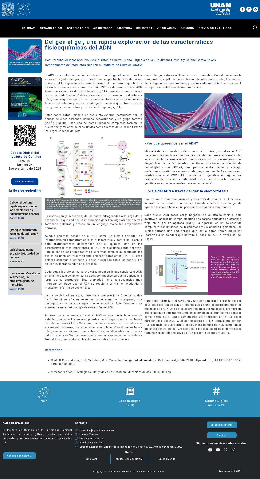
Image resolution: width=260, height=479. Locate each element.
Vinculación (166, 28)
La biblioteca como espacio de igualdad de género (24, 253)
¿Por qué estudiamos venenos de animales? (24, 232)
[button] (255, 28)
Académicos (102, 28)
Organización (51, 28)
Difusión (187, 28)
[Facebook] (242, 9)
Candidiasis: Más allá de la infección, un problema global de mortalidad (25, 279)
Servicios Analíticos (215, 28)
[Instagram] (255, 9)
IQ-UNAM (28, 28)
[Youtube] (218, 450)
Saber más (17, 218)
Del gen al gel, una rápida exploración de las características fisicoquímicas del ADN (24, 208)
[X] (249, 9)
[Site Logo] (16, 9)
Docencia (124, 28)
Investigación (77, 28)
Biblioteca (144, 28)
